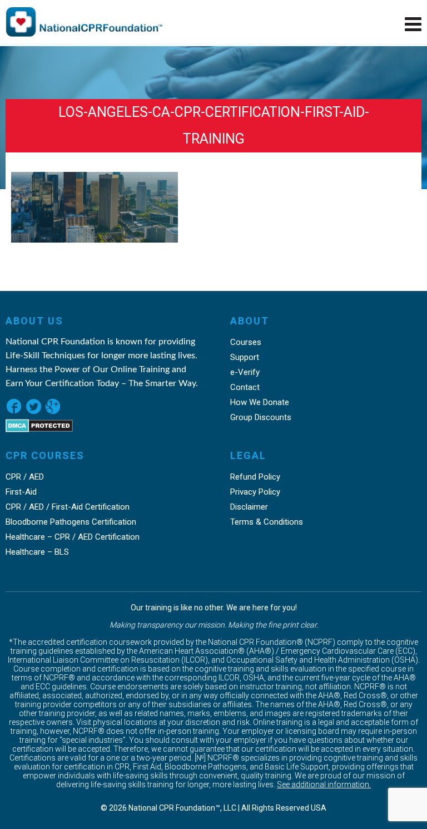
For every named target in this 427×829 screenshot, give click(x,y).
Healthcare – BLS (37, 552)
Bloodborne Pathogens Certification (71, 522)
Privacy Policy (255, 492)
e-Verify (245, 372)
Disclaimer (249, 507)
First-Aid (21, 492)
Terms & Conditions (266, 522)
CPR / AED (25, 477)
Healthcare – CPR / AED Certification (73, 537)
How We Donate (259, 402)
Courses (245, 342)
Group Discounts (260, 417)
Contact (245, 387)
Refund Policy (255, 477)
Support (244, 357)
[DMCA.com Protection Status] (39, 429)
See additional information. (324, 784)
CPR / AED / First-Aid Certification (68, 507)
